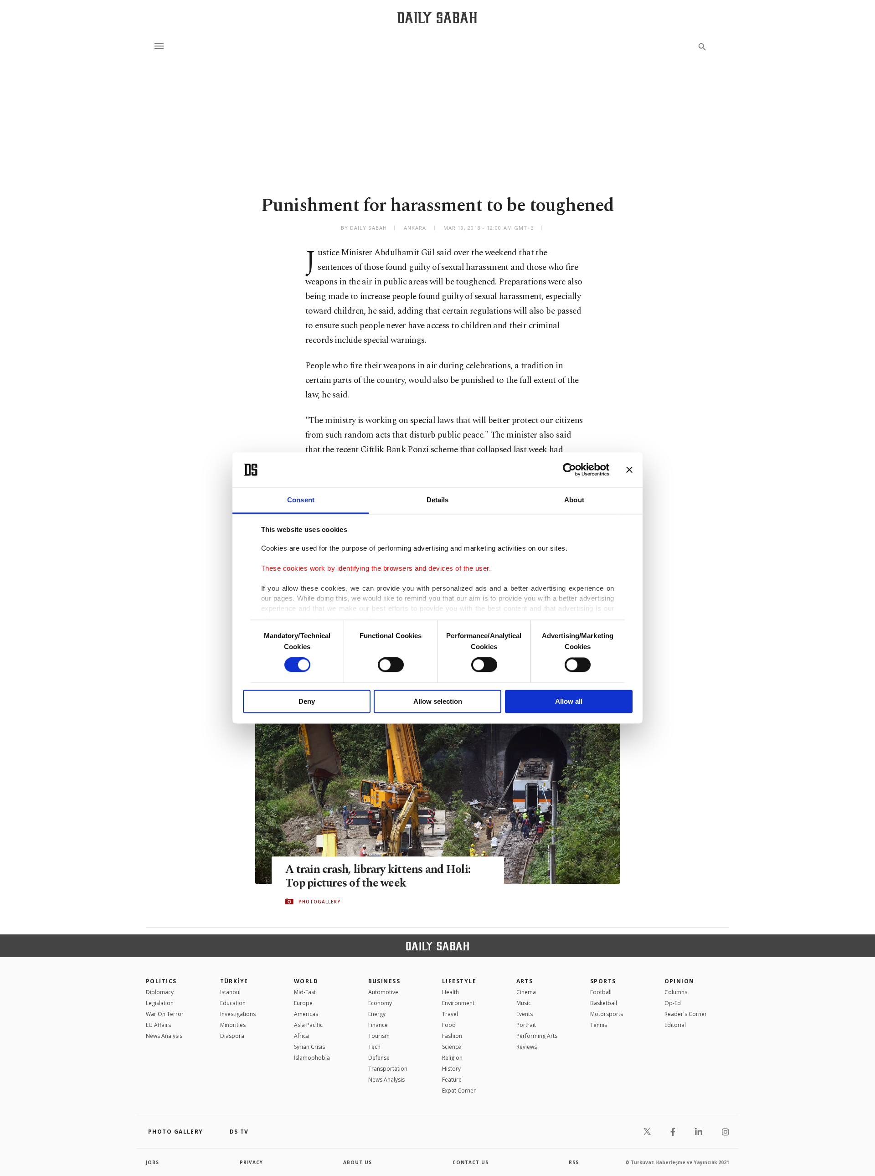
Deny (307, 701)
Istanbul (230, 992)
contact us (471, 1162)
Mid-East (305, 992)
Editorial (675, 1025)
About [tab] (574, 500)
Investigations (238, 1014)
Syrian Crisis (309, 1047)
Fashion (452, 1036)
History (451, 1069)
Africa (301, 1036)
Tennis (598, 1025)
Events (524, 1014)
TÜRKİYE (234, 981)
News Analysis (164, 1036)
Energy (377, 1014)
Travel (450, 1014)
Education (233, 1003)
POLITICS (161, 981)
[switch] (391, 665)
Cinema (526, 992)
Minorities (233, 1025)
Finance (378, 1025)
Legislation (160, 1003)
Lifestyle (459, 981)
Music (523, 1003)
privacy (251, 1162)
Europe (303, 1003)
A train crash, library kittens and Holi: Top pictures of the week (377, 876)
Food (449, 1025)
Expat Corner (459, 1090)
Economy (380, 1003)
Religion (452, 1058)
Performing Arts (536, 1036)
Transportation (387, 1069)
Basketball (603, 1003)
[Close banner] (629, 470)
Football (601, 992)
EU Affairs (158, 1025)
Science (451, 1047)
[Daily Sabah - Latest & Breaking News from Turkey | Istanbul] (437, 17)
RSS (574, 1162)
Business (384, 981)
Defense (379, 1058)
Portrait (526, 1025)
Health (450, 992)
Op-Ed (672, 1003)
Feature (452, 1079)
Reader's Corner (685, 1014)
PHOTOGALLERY (319, 901)
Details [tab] (438, 500)
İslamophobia (312, 1058)
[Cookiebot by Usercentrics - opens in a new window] (569, 470)
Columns (675, 992)
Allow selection (437, 701)
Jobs (152, 1162)
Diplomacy (160, 992)
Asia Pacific (308, 1025)
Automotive (383, 992)
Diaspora (232, 1036)
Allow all (568, 701)
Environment (458, 1003)
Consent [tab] (300, 500)
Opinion (679, 981)
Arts (524, 981)
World (306, 981)
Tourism (379, 1036)
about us (357, 1162)
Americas (306, 1014)
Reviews (526, 1047)
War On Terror (165, 1014)
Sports (603, 981)
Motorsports (606, 1014)
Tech (374, 1047)
